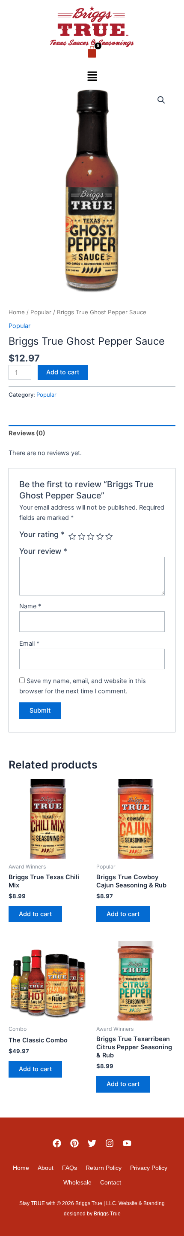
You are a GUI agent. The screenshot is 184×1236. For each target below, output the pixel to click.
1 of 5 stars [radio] (72, 537)
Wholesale (77, 1182)
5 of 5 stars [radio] (109, 537)
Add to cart (62, 372)
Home (17, 312)
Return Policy (104, 1167)
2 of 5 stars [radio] (82, 537)
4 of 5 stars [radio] (100, 537)
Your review (43, 551)
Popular (40, 312)
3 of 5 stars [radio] (91, 537)
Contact (110, 1182)
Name (30, 606)
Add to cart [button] (35, 914)
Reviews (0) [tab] (27, 433)
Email (29, 643)
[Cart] (92, 52)
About (45, 1167)
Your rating (42, 534)
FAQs (69, 1167)
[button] (92, 77)
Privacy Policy (148, 1167)
